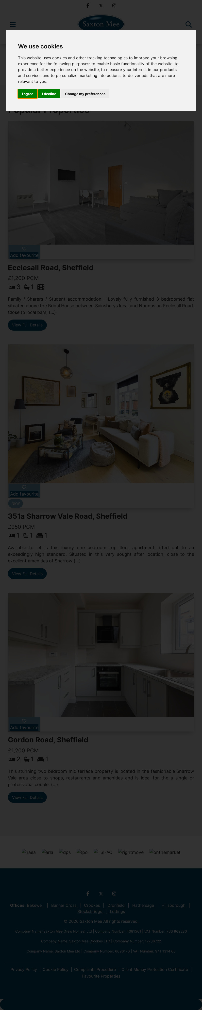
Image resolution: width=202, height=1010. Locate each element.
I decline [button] (49, 94)
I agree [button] (27, 94)
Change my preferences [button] (85, 94)
